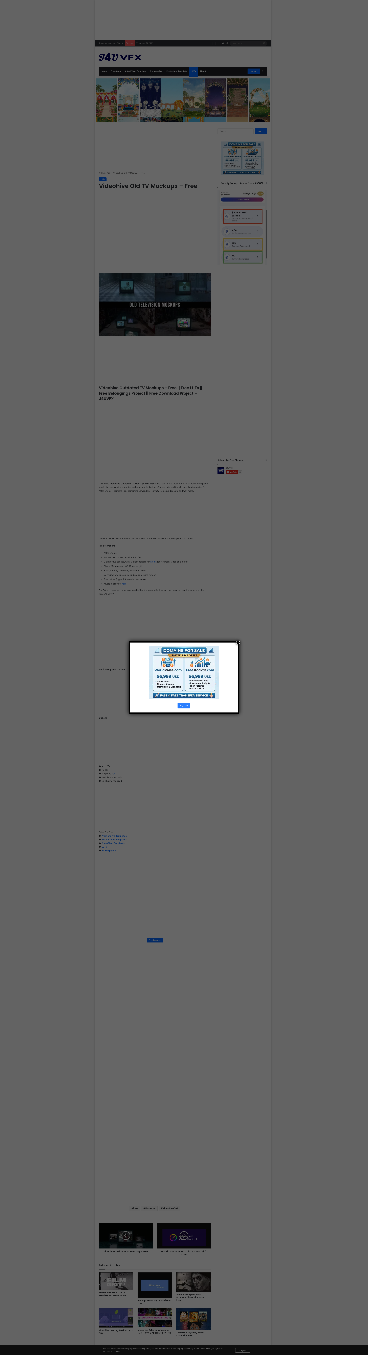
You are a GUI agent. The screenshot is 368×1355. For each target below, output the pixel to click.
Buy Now (184, 705)
